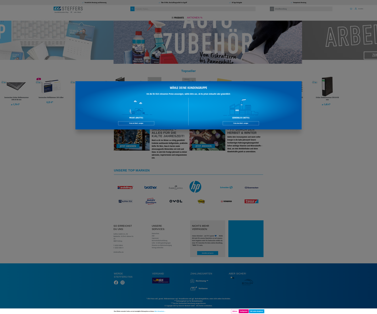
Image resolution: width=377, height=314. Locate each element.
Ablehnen (234, 311)
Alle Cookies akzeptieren (256, 311)
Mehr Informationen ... (160, 311)
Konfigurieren (243, 311)
